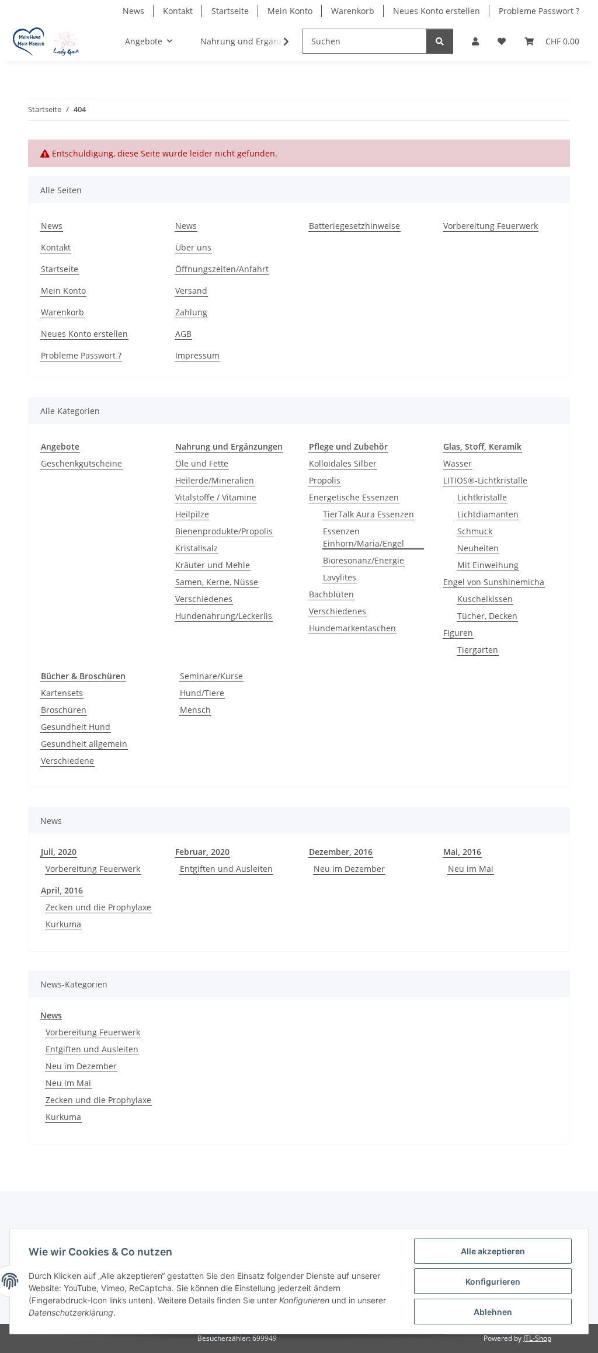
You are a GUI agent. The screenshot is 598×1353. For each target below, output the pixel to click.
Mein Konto (289, 10)
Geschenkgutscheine (81, 463)
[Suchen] (439, 41)
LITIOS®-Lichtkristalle (485, 480)
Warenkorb (352, 10)
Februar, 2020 (202, 851)
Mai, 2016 (462, 851)
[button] (475, 41)
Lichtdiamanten (488, 514)
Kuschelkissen (485, 598)
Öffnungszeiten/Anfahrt (222, 268)
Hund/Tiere (202, 692)
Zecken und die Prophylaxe (98, 907)
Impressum (197, 355)
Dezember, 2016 (341, 851)
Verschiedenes (203, 598)
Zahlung (191, 312)
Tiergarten (477, 649)
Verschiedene (67, 760)
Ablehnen (493, 1312)
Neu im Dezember (349, 868)
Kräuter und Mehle (212, 565)
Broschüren (63, 709)
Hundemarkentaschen (352, 628)
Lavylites (339, 577)
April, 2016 (62, 890)
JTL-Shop (537, 1338)
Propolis (324, 480)
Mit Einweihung (488, 565)
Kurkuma (63, 924)
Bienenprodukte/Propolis (224, 531)
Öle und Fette (201, 463)
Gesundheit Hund (75, 726)
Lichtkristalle (482, 497)
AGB (183, 333)
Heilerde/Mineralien (214, 480)
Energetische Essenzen (354, 497)
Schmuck (474, 531)
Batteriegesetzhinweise (354, 225)
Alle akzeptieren (493, 1251)
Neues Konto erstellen (436, 10)
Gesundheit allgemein (84, 743)
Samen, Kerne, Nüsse (216, 581)
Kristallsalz (196, 548)
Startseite (230, 10)
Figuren (458, 632)
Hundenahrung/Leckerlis (223, 615)
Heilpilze (192, 514)
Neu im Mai (470, 868)
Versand (191, 290)
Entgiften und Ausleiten (226, 868)
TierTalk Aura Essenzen (368, 514)
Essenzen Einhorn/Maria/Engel (363, 537)
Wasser (457, 463)
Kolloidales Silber (343, 463)
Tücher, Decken (487, 615)
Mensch (195, 709)
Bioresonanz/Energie (363, 560)
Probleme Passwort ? (539, 10)
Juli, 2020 (59, 851)
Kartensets (62, 692)
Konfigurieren (492, 1281)
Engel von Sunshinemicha (493, 581)
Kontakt (178, 10)
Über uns (193, 247)
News (133, 10)
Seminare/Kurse (211, 675)
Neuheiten (478, 548)
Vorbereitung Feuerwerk (490, 225)
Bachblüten (331, 594)
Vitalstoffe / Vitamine (215, 497)
